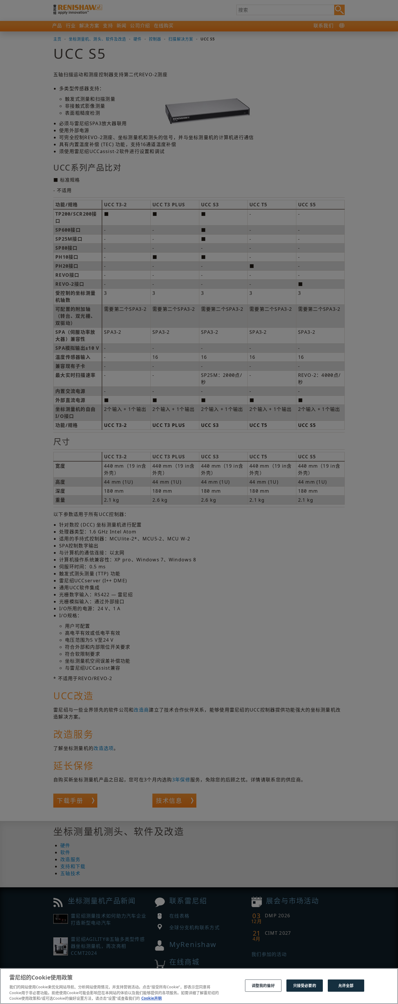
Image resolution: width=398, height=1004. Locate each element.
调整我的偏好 (263, 985)
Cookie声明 (151, 998)
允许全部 (346, 985)
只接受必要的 (304, 985)
